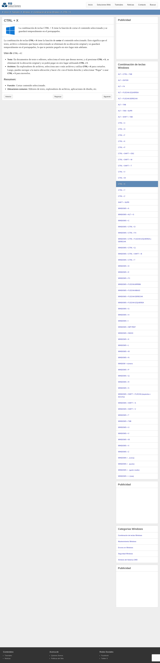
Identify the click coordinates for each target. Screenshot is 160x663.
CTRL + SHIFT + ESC (126, 153)
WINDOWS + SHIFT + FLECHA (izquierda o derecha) (134, 395)
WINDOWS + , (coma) (126, 458)
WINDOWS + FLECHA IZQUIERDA (131, 303)
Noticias (130, 5)
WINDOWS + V (123, 433)
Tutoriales (119, 5)
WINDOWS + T (123, 415)
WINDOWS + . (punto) (126, 464)
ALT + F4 (121, 86)
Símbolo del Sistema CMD (128, 560)
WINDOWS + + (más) (126, 476)
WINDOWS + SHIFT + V (127, 409)
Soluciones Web (104, 5)
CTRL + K (121, 141)
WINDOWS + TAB (124, 421)
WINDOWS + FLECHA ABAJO (129, 290)
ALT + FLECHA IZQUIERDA (128, 92)
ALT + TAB (122, 105)
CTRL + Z (121, 196)
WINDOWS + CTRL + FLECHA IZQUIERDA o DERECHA (134, 240)
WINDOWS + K (123, 339)
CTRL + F (121, 135)
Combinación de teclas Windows (47, 12)
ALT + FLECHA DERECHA (128, 98)
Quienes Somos (57, 655)
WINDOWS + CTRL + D (126, 227)
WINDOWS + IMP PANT (127, 327)
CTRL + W (122, 178)
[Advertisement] (137, 41)
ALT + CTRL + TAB (125, 74)
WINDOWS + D (123, 266)
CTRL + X (67, 12)
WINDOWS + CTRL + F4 (127, 233)
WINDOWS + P (123, 370)
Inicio (90, 5)
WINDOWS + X (123, 446)
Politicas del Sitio (57, 658)
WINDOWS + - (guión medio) (129, 470)
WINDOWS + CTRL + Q (127, 248)
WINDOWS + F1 (124, 278)
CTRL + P (121, 147)
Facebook (105, 655)
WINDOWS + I (123, 321)
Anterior (8, 96)
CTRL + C (121, 123)
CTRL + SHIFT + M (125, 159)
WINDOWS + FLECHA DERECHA (130, 296)
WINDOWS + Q (123, 376)
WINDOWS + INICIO (125, 333)
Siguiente (107, 96)
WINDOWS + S (123, 388)
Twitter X (104, 658)
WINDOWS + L (123, 345)
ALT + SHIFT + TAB (125, 117)
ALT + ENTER (123, 80)
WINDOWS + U (123, 427)
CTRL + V (121, 172)
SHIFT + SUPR (123, 202)
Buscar (153, 5)
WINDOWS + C (123, 221)
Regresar (57, 96)
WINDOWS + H (123, 315)
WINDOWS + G (123, 309)
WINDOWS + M (124, 351)
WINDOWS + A (123, 208)
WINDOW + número (125, 364)
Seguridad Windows (125, 554)
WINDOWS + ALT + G (126, 214)
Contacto (142, 5)
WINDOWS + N (123, 357)
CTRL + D (121, 129)
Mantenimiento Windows (127, 541)
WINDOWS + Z (123, 452)
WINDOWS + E (123, 272)
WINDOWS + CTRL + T (126, 260)
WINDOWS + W (124, 439)
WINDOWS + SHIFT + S (127, 403)
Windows (26, 12)
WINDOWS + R (123, 382)
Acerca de (54, 652)
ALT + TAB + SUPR (125, 111)
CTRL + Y (121, 190)
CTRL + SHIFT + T (125, 166)
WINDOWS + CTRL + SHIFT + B (130, 254)
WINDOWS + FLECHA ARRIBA (129, 284)
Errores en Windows (125, 547)
